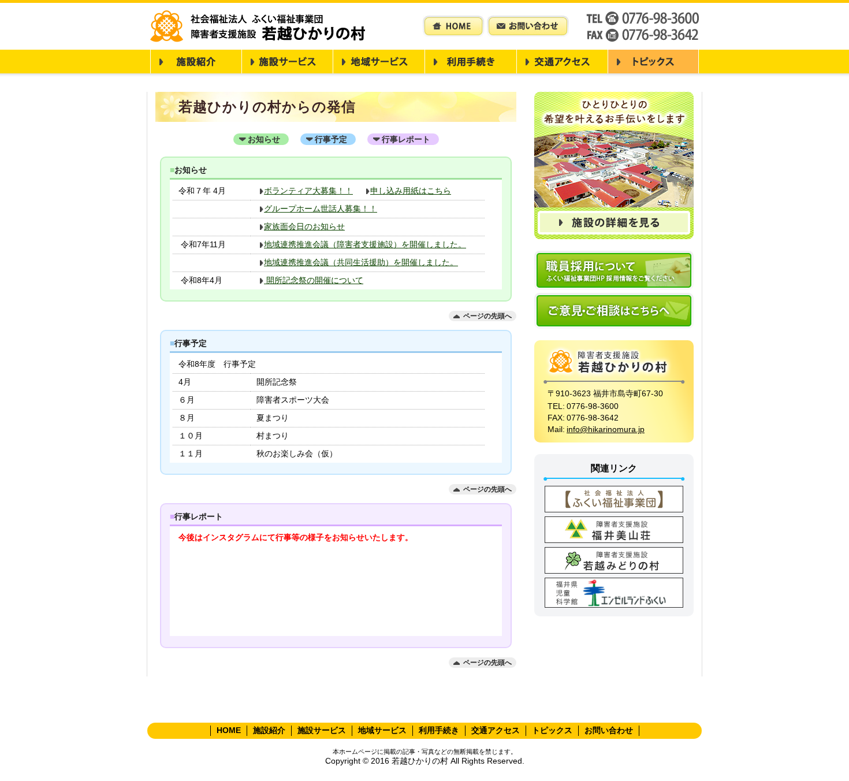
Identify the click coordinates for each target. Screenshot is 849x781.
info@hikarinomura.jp (606, 429)
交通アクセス (495, 730)
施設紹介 (269, 730)
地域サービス (382, 730)
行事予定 (331, 139)
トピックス (552, 730)
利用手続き (439, 730)
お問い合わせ (608, 730)
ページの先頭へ (487, 316)
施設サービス (321, 730)
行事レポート (406, 139)
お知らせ (264, 139)
